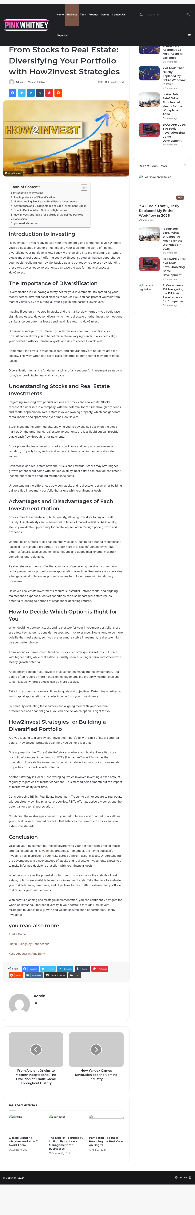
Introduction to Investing (28, 192)
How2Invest (46, 851)
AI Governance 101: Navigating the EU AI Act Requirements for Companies (173, 293)
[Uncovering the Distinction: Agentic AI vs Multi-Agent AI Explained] (149, 47)
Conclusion (20, 219)
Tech (83, 14)
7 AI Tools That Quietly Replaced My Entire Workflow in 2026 (174, 76)
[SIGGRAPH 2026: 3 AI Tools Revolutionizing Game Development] (149, 130)
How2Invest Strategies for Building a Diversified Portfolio (48, 214)
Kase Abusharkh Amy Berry (27, 953)
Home (60, 14)
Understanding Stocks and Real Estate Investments (45, 201)
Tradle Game (17, 934)
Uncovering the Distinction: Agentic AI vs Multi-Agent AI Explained (174, 49)
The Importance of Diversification (34, 197)
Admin (19, 82)
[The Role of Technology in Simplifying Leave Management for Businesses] (66, 1124)
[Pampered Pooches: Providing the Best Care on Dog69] (106, 1124)
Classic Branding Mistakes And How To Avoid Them (24, 1141)
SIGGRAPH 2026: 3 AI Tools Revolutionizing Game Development (174, 132)
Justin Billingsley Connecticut (29, 944)
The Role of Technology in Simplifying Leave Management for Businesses (66, 1143)
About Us (62, 35)
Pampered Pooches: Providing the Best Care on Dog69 (106, 1141)
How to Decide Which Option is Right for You (41, 210)
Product (93, 14)
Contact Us (118, 14)
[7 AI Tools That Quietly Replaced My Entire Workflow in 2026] (149, 73)
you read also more (26, 223)
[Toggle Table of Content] (82, 187)
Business (71, 14)
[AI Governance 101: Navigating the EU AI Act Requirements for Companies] (149, 290)
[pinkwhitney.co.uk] (26, 24)
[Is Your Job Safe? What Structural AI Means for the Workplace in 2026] (149, 99)
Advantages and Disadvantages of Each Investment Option (50, 205)
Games (105, 14)
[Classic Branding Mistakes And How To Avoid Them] (26, 1124)
